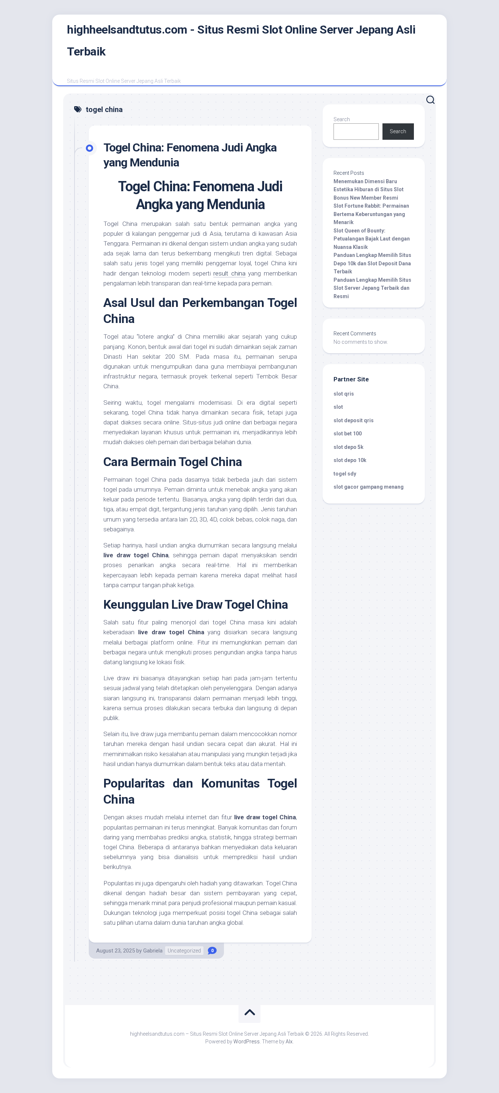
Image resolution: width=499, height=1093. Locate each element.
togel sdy (345, 474)
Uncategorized (184, 951)
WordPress (246, 1041)
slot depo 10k (350, 460)
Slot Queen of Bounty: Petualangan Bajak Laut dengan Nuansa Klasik (372, 239)
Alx (289, 1041)
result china (229, 273)
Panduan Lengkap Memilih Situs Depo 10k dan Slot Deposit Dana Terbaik (372, 263)
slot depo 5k (348, 447)
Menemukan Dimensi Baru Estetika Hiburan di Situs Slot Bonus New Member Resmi (369, 189)
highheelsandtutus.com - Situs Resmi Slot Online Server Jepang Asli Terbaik (241, 40)
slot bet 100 (348, 433)
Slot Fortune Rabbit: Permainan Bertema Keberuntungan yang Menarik (371, 214)
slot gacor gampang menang (369, 487)
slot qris (344, 394)
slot (338, 407)
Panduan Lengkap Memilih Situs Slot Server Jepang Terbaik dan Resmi (372, 288)
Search (342, 119)
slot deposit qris (354, 420)
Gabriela (153, 950)
